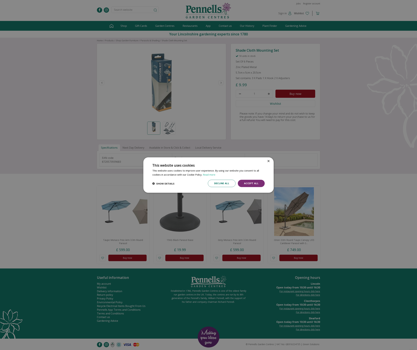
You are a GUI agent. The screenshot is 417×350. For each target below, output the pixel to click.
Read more (209, 174)
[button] (163, 183)
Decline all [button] (221, 183)
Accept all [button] (251, 183)
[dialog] (208, 175)
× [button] (268, 161)
